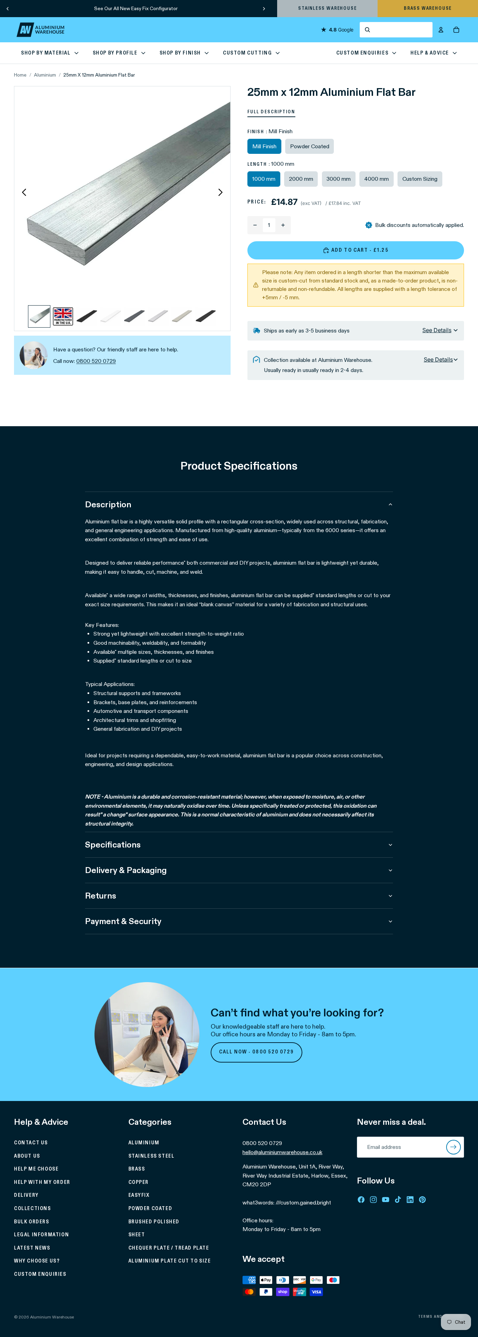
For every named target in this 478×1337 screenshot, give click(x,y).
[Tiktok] (398, 1199)
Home (20, 75)
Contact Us (31, 1143)
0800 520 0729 (96, 361)
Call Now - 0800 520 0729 (256, 1052)
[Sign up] (453, 1147)
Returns (100, 896)
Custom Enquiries (40, 1274)
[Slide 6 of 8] (158, 316)
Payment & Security (123, 921)
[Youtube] (385, 1199)
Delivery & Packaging (126, 870)
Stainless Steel (151, 1156)
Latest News (32, 1248)
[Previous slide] (7, 8)
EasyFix (139, 1195)
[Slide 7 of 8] (181, 316)
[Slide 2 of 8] (62, 316)
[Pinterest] (422, 1199)
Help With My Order (42, 1182)
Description (108, 504)
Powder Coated (150, 1208)
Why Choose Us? (37, 1261)
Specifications (113, 844)
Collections (32, 1208)
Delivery (26, 1195)
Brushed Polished (154, 1221)
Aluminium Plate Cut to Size (169, 1261)
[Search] (396, 29)
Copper (138, 1182)
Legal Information (41, 1235)
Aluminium (45, 75)
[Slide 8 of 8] (205, 316)
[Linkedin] (410, 1199)
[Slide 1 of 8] (39, 316)
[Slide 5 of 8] (134, 316)
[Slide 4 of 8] (110, 316)
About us (27, 1156)
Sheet (136, 1235)
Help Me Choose (36, 1169)
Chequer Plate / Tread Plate (168, 1248)
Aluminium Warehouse (52, 1317)
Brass (136, 1169)
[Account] (441, 29)
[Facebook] (361, 1199)
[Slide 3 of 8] (86, 316)
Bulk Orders (31, 1221)
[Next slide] (264, 8)
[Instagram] (373, 1199)
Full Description (271, 111)
